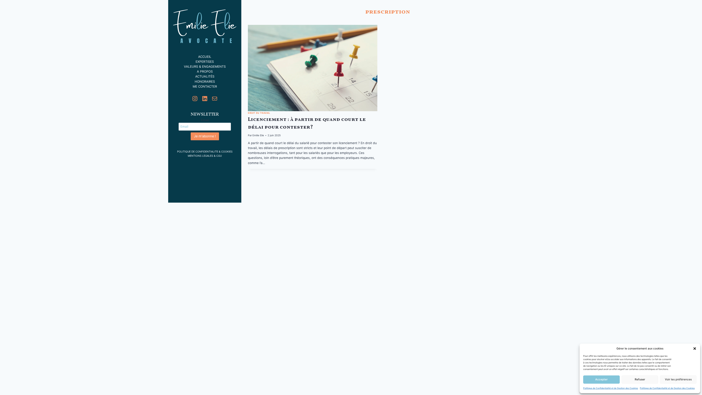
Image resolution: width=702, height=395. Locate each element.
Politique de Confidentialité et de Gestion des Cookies (610, 388)
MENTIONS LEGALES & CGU (205, 155)
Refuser (640, 379)
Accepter (601, 379)
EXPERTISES (205, 61)
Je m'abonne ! (205, 136)
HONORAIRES (205, 81)
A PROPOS (205, 71)
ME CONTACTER (205, 86)
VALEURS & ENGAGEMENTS (205, 66)
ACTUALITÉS (204, 76)
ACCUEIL (204, 57)
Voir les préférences (678, 379)
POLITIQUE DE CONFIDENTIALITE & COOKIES (205, 151)
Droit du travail (259, 113)
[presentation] (312, 68)
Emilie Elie (258, 135)
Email (205, 120)
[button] (695, 348)
